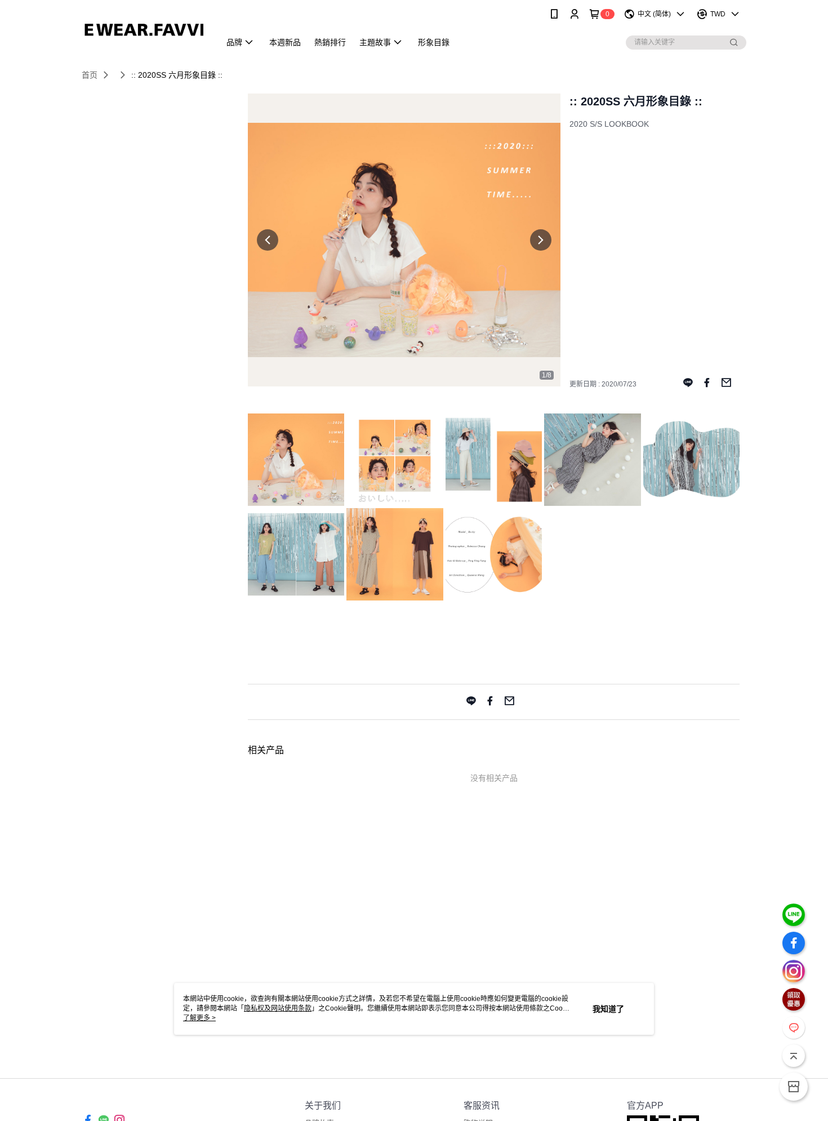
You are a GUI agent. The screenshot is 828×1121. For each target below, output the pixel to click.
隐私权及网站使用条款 (277, 1008)
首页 (89, 74)
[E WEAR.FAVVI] (144, 29)
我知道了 (608, 1008)
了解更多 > (199, 1018)
